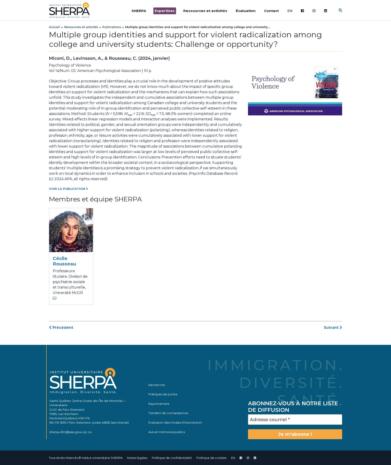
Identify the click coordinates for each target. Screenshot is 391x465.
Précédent (62, 327)
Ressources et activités (205, 11)
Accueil (54, 27)
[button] (340, 10)
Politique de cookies (211, 458)
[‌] (248, 458)
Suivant (332, 327)
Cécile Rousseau (64, 261)
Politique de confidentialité (172, 458)
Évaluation (245, 11)
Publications (111, 27)
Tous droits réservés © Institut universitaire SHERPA (86, 458)
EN (289, 11)
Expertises (165, 11)
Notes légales (137, 458)
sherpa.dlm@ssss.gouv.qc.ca (70, 432)
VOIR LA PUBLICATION (67, 189)
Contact (271, 11)
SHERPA (138, 11)
